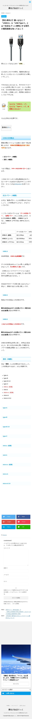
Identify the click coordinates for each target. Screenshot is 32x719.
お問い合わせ (22, 705)
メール (6, 574)
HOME (8, 705)
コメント (7, 548)
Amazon (5, 535)
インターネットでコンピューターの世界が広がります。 (16, 712)
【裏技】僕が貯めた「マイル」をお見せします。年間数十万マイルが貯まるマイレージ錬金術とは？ (15, 678)
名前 (5, 568)
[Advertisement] (13, 501)
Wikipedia (18, 184)
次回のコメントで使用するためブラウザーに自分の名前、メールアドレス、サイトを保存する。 (16, 592)
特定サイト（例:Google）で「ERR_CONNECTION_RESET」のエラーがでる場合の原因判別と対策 (18, 611)
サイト (5, 581)
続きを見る (16, 683)
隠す (8, 127)
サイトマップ (14, 705)
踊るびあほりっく (16, 8)
